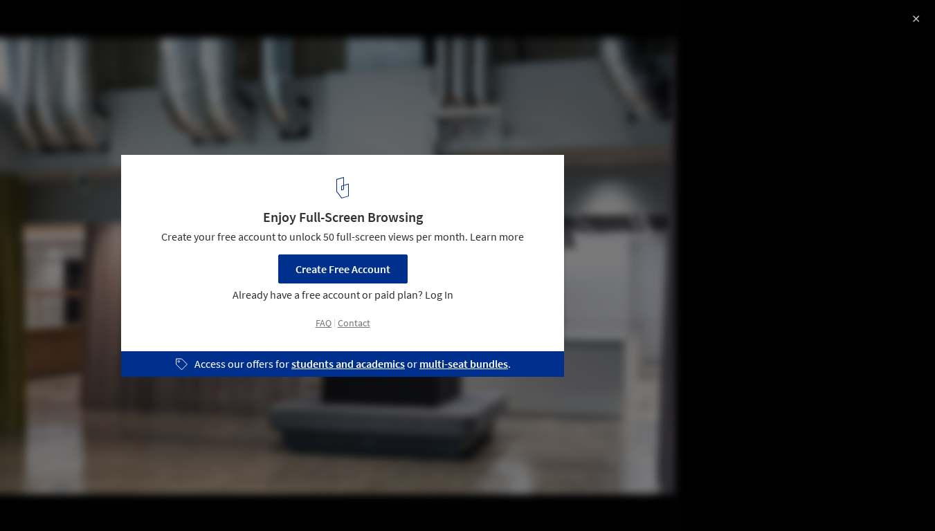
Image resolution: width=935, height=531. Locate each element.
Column (332, 496)
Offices (154, 496)
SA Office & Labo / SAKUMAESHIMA (133, 25)
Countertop (402, 496)
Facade (272, 496)
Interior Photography (68, 496)
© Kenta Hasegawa (56, 48)
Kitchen (212, 496)
